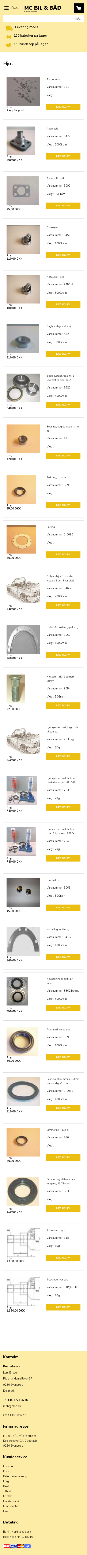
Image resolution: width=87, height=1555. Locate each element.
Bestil (6, 1486)
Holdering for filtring (58, 929)
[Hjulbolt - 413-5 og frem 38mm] (23, 686)
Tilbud (7, 1491)
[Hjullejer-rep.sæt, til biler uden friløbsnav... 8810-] (23, 838)
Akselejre (52, 227)
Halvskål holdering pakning (63, 627)
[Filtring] (23, 536)
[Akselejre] (23, 237)
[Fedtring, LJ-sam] (23, 487)
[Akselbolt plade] (23, 187)
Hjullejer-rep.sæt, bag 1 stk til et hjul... (62, 729)
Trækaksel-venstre (57, 1279)
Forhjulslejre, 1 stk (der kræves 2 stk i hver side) (60, 578)
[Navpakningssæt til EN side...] (23, 988)
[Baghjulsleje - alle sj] (23, 336)
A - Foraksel (54, 79)
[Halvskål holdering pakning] (23, 637)
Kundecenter (11, 1506)
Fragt (6, 1481)
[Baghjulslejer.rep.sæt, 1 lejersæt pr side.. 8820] (23, 385)
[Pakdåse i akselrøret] (23, 1039)
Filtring (51, 527)
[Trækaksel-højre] (23, 1239)
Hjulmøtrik (53, 880)
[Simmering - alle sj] (23, 1139)
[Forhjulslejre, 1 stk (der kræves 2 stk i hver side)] (23, 586)
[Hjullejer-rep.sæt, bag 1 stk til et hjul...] (23, 737)
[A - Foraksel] (23, 89)
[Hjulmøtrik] (23, 889)
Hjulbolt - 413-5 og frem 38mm (61, 679)
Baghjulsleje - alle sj (59, 326)
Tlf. (15, 1400)
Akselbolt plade (56, 178)
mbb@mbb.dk (12, 1406)
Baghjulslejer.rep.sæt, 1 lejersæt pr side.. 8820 (60, 378)
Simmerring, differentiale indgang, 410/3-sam (61, 1181)
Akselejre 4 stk (55, 277)
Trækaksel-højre (56, 1230)
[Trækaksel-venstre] (23, 1289)
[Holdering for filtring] (23, 939)
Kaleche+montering (15, 1476)
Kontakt (7, 1496)
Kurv (6, 1471)
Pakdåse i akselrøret (58, 1029)
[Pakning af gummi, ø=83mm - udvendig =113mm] (23, 1088)
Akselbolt (52, 128)
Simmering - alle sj (58, 1130)
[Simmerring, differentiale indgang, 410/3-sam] (23, 1189)
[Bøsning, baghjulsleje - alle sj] (23, 436)
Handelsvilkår (11, 1501)
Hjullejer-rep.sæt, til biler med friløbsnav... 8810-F (61, 780)
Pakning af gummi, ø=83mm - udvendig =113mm (63, 1081)
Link (5, 1511)
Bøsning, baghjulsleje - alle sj (63, 429)
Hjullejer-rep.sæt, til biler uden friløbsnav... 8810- (61, 831)
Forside (8, 1466)
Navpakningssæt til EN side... (60, 981)
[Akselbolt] (23, 138)
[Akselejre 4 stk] (23, 286)
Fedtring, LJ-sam (56, 477)
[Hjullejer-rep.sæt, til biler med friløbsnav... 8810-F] (23, 788)
